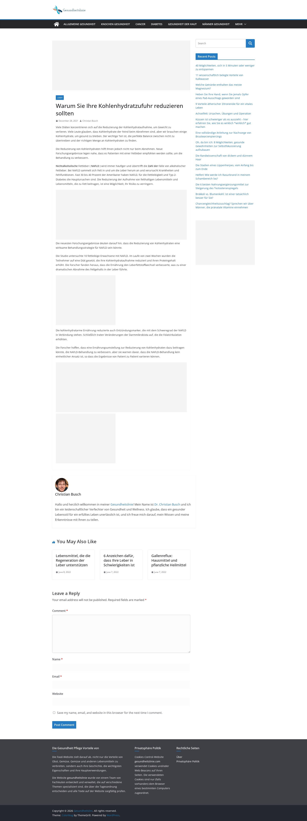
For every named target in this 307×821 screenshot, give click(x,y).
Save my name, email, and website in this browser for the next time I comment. (109, 713)
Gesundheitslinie (121, 504)
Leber (59, 97)
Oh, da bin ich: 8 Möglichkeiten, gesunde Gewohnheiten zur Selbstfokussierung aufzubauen (220, 146)
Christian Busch (90, 120)
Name (57, 659)
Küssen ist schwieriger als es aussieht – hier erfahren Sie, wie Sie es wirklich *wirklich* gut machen (223, 123)
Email (57, 676)
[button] (244, 24)
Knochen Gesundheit (115, 24)
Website (57, 694)
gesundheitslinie (77, 777)
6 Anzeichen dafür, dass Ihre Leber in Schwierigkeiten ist (119, 560)
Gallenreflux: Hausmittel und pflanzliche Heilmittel (168, 560)
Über (179, 757)
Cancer (140, 24)
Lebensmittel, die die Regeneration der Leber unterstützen (73, 560)
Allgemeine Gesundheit (79, 24)
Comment (60, 611)
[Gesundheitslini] (56, 24)
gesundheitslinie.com (147, 761)
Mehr (239, 24)
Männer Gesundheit (216, 24)
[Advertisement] (121, 65)
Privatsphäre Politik (187, 761)
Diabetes (156, 24)
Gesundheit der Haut (182, 24)
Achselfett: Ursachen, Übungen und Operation (223, 113)
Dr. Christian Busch (167, 504)
